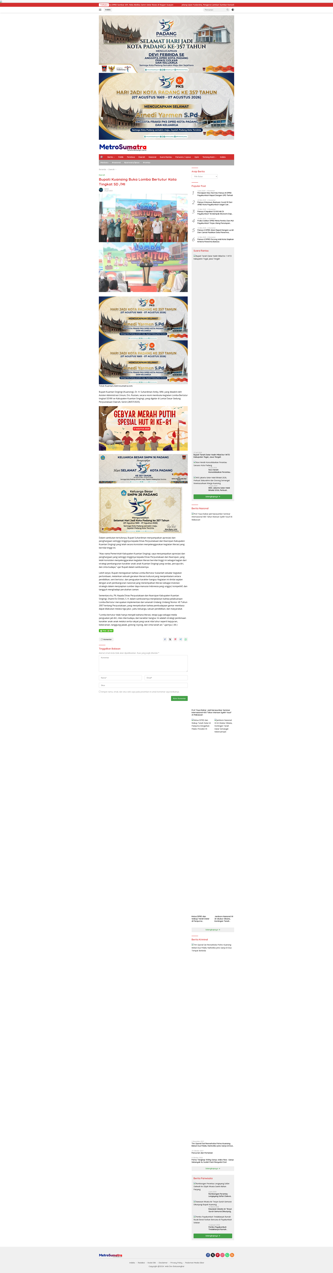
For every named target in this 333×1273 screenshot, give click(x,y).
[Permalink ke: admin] (101, 189)
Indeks (108, 10)
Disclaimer (163, 1263)
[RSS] (232, 1255)
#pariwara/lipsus (131, 162)
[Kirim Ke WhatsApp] (186, 639)
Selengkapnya (212, 496)
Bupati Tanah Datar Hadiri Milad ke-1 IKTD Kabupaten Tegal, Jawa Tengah (212, 456)
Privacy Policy (176, 1263)
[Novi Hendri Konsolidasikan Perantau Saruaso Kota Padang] (213, 464)
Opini (196, 157)
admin (106, 189)
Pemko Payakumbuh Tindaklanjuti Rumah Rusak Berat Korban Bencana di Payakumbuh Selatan (219, 1228)
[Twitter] (213, 1255)
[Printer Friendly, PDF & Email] (106, 630)
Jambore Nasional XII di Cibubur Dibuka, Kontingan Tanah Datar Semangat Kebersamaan (223, 918)
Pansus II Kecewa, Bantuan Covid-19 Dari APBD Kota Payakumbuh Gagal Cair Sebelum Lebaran (214, 203)
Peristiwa (131, 157)
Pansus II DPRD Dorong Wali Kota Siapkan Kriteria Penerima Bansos (215, 240)
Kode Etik (152, 1263)
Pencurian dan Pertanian (202, 1153)
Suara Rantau (166, 157)
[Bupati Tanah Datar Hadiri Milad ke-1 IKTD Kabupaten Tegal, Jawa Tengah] (213, 352)
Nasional (152, 157)
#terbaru (104, 162)
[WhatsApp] (227, 1255)
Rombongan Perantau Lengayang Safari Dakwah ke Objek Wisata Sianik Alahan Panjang (220, 1195)
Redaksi (141, 1263)
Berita (110, 157)
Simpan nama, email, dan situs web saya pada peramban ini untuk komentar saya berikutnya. (140, 692)
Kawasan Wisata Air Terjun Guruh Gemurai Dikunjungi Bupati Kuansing (220, 1210)
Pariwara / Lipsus (183, 157)
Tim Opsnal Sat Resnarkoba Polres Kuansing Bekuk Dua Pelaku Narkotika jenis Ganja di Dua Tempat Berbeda (212, 1144)
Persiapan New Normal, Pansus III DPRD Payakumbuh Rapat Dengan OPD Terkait (215, 194)
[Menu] (100, 10)
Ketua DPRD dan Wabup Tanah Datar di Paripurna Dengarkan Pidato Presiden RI (200, 918)
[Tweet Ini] (170, 639)
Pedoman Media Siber (194, 1263)
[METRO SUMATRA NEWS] (123, 146)
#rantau (146, 162)
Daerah (142, 157)
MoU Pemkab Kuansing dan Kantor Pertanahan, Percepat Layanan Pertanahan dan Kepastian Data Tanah (154, 5)
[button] (227, 10)
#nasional (116, 162)
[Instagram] (222, 1255)
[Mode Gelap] (233, 10)
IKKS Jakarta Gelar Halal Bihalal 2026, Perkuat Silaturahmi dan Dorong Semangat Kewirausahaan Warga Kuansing (220, 489)
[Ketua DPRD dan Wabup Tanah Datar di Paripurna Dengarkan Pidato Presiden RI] (201, 816)
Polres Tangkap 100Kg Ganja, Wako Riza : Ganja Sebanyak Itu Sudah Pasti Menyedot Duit (213, 1161)
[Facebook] (208, 1255)
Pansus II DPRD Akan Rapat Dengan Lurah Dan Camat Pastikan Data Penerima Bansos (215, 231)
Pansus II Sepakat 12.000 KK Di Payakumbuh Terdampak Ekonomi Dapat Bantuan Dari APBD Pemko (215, 212)
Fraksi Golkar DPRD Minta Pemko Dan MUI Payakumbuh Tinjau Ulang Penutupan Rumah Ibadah (215, 222)
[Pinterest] (218, 1255)
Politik (120, 157)
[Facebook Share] (165, 639)
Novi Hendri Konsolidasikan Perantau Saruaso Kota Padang (219, 471)
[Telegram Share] (180, 639)
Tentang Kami (208, 157)
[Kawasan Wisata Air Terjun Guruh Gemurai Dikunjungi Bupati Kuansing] (213, 1203)
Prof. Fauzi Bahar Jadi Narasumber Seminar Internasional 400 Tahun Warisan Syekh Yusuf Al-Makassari (211, 712)
